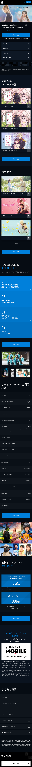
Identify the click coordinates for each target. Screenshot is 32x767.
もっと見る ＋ (16, 243)
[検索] (25, 2)
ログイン (28, 2)
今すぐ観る (16, 35)
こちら (26, 38)
